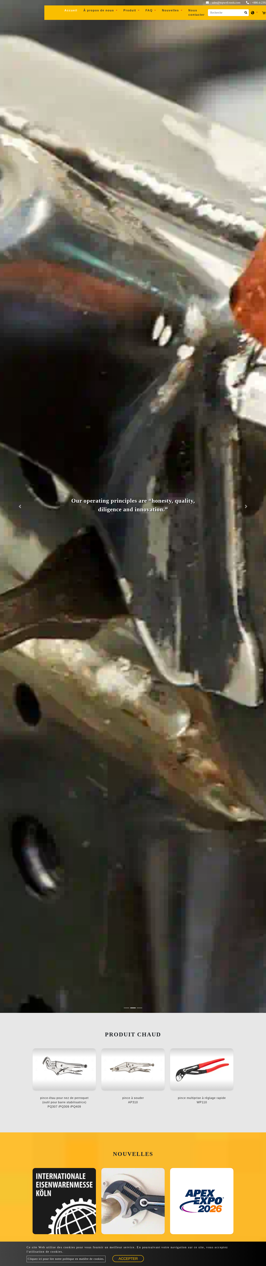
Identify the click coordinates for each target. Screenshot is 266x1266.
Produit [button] (130, 10)
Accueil (72, 10)
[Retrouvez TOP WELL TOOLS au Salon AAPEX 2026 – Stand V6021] (201, 1201)
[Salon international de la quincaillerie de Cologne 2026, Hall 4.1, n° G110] (64, 1201)
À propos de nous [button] (99, 10)
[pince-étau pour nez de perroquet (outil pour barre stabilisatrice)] (64, 1069)
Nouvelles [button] (171, 10)
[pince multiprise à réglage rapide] (201, 1069)
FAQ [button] (149, 10)
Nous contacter (196, 12)
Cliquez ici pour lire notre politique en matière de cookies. (66, 1258)
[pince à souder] (133, 1069)
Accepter (128, 1259)
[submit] (245, 13)
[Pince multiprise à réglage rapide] (133, 1201)
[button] (20, 506)
